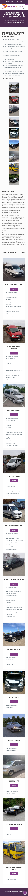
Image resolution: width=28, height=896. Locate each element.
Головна (12, 19)
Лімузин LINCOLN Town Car (14, 824)
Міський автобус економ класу (14, 868)
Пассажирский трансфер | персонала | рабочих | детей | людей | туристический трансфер (14, 22)
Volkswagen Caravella (14, 740)
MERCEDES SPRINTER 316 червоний (14, 347)
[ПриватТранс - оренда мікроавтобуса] (14, 6)
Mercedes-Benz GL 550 (14, 649)
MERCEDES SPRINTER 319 (14, 410)
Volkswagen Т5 (14, 781)
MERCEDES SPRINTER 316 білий (14, 285)
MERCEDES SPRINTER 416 (14, 476)
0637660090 (10, 1)
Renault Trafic (14, 697)
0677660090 (19, 1)
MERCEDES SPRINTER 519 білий (14, 526)
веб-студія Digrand (14, 893)
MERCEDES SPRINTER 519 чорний (14, 580)
